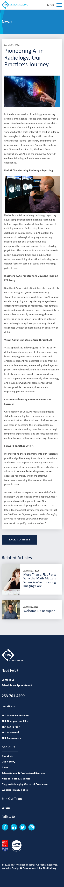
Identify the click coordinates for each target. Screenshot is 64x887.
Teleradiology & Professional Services (23, 773)
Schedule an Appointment (17, 685)
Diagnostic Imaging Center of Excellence (25, 784)
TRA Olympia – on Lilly (15, 721)
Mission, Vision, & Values (16, 778)
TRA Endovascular (12, 738)
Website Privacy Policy (15, 790)
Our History (8, 761)
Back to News (20, 539)
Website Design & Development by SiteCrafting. (29, 868)
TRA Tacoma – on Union (15, 715)
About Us (7, 756)
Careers (6, 808)
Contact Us (8, 679)
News (5, 767)
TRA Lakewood (10, 732)
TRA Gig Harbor (11, 726)
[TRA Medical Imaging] (15, 5)
